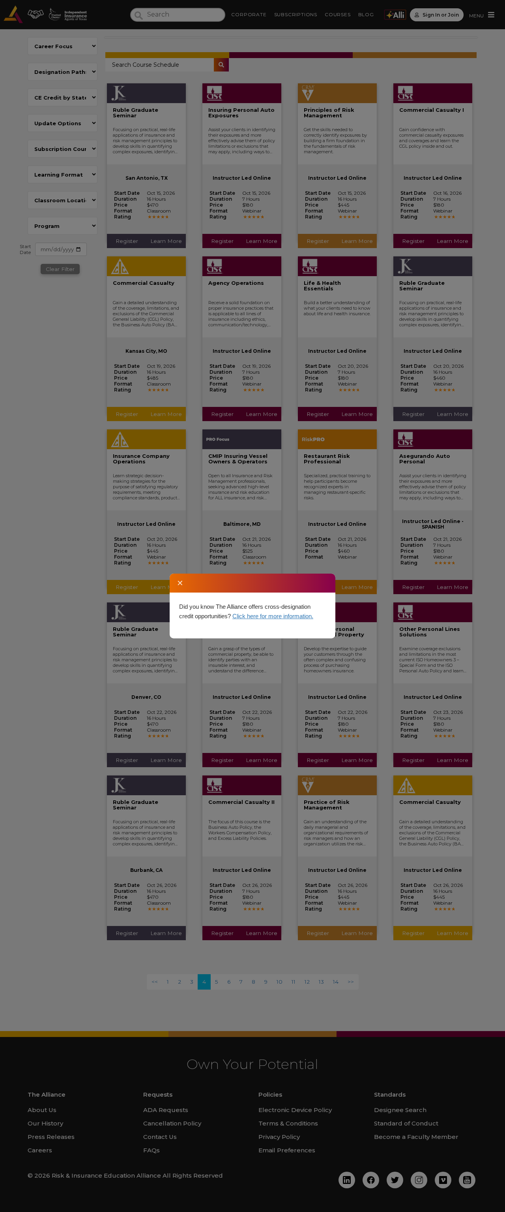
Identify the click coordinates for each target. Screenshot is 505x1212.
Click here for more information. (272, 616)
